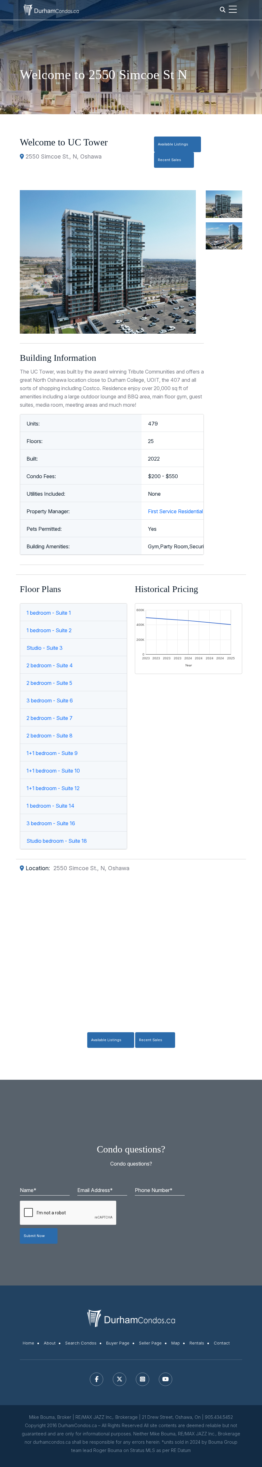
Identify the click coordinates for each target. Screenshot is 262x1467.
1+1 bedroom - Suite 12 (53, 788)
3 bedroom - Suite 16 (51, 823)
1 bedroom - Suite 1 (49, 613)
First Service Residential (175, 511)
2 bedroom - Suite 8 (50, 735)
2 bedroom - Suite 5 (49, 683)
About (50, 1343)
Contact (222, 1343)
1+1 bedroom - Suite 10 (53, 771)
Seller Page (150, 1343)
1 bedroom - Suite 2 (49, 630)
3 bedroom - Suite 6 (50, 700)
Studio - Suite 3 (45, 648)
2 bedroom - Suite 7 (50, 718)
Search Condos (80, 1343)
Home (28, 1343)
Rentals (196, 1343)
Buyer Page (117, 1343)
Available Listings (173, 144)
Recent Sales (169, 160)
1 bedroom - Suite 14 (50, 806)
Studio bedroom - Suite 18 (57, 841)
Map (175, 1343)
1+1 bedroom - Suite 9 (52, 753)
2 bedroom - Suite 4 (50, 665)
